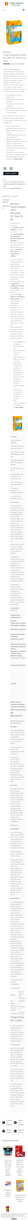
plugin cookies (24, 1218)
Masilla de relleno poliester (8, 1192)
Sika (4, 186)
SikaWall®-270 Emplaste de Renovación (20, 1197)
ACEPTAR (14, 1218)
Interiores (6, 184)
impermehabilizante (15, 188)
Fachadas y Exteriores (17, 182)
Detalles (8, 1153)
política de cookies (19, 1216)
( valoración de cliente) (17, 64)
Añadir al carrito (11, 173)
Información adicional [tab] (5, 201)
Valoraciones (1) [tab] (5, 207)
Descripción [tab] (5, 196)
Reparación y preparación (17, 184)
